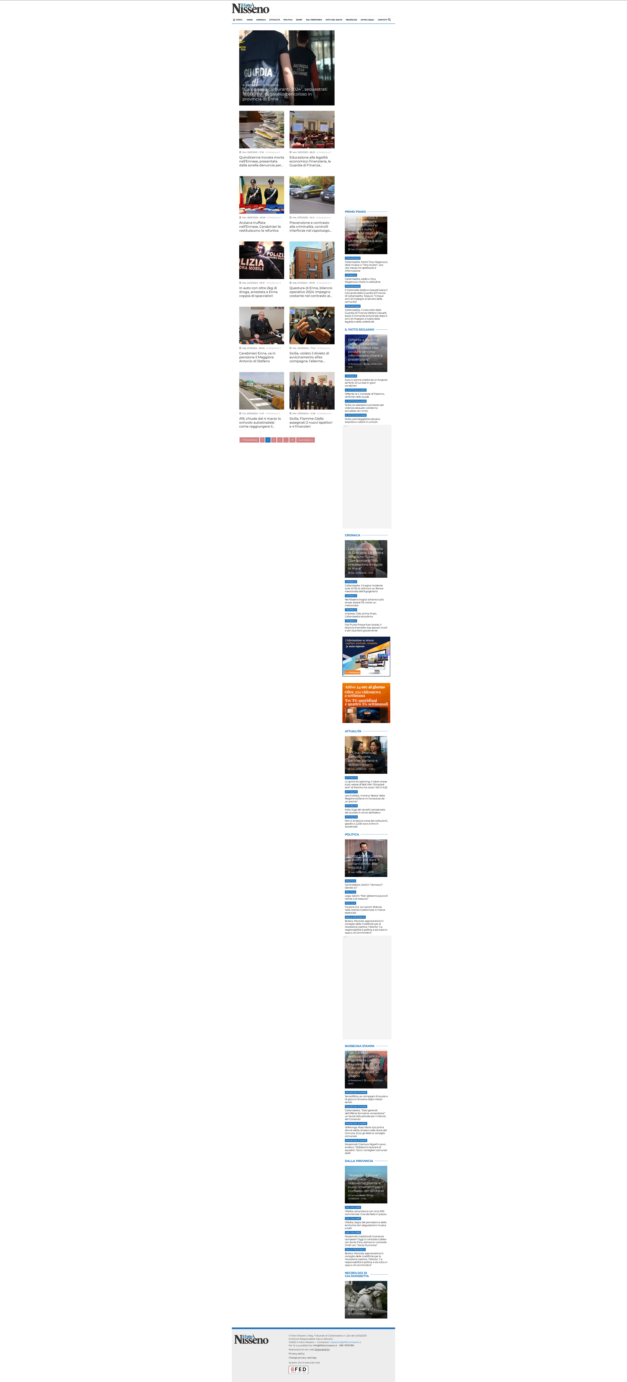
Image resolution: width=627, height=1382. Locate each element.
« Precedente (249, 439)
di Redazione (270, 85)
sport (299, 20)
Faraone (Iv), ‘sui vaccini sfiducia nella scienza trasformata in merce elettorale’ (365, 909)
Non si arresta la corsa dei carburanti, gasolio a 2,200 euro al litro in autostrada (366, 823)
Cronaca (261, 20)
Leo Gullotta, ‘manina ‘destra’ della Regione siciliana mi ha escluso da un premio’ (365, 798)
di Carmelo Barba (356, 1195)
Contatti (382, 20)
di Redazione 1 (355, 364)
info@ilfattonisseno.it (325, 1345)
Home (250, 20)
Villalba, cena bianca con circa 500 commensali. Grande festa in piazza (365, 1213)
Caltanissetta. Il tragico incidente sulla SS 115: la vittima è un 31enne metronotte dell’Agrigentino (364, 588)
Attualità (274, 20)
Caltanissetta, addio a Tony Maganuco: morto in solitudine (362, 280)
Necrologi (351, 20)
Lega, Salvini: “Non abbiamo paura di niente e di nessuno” (366, 897)
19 (292, 439)
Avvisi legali (367, 20)
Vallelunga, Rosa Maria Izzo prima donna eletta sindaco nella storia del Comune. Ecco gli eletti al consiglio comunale (366, 1132)
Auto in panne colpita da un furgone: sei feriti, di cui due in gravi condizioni (366, 382)
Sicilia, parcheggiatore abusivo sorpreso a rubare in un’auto (362, 420)
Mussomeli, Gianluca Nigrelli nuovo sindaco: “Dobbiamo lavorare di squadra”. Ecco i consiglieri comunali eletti (366, 1149)
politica (287, 20)
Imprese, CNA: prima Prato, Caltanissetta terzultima (361, 615)
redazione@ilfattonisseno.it (345, 1342)
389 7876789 (346, 1345)
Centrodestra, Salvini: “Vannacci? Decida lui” (364, 886)
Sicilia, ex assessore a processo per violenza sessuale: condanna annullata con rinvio (364, 407)
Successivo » (305, 439)
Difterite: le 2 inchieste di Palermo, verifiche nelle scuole (365, 395)
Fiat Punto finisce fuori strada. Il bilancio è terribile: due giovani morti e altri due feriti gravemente (366, 627)
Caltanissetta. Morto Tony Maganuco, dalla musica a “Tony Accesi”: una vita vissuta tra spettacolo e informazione (366, 266)
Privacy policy (297, 1353)
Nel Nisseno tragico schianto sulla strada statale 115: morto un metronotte (364, 602)
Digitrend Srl (322, 1349)
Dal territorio (314, 20)
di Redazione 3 (272, 152)
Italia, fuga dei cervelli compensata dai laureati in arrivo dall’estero (365, 811)
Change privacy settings (302, 1357)
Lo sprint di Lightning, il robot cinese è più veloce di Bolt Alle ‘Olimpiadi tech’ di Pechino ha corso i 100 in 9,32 (366, 784)
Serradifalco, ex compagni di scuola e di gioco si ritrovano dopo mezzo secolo (366, 1099)
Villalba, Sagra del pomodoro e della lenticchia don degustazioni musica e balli (365, 1225)
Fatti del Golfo (334, 20)
